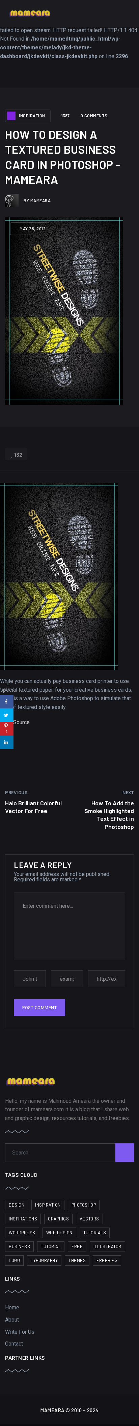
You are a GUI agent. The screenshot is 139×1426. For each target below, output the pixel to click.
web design (59, 1232)
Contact (14, 1343)
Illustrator (107, 1246)
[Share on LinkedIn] (6, 742)
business (19, 1246)
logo (14, 1260)
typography (44, 1260)
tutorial (51, 1246)
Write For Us (19, 1332)
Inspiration (32, 115)
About (12, 1319)
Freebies (106, 1260)
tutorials (94, 1232)
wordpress (22, 1232)
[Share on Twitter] (6, 715)
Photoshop (84, 1205)
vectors (89, 1218)
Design (16, 1205)
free (77, 1246)
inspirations (23, 1218)
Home (12, 1307)
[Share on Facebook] (6, 701)
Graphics (58, 1218)
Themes (77, 1260)
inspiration (48, 1205)
